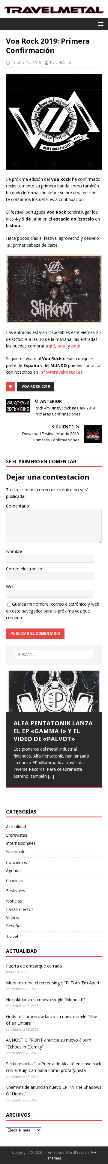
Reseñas (14, 925)
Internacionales (21, 843)
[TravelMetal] (54, 14)
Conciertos (16, 862)
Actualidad (16, 826)
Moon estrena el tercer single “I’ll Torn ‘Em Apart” (53, 983)
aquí (50, 346)
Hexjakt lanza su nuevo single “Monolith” (45, 999)
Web (10, 586)
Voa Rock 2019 (36, 386)
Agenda (13, 870)
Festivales (15, 891)
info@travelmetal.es (61, 372)
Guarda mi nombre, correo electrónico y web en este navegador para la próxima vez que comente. (52, 610)
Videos (12, 917)
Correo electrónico (24, 569)
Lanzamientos (20, 909)
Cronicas (14, 880)
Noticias (14, 901)
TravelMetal (60, 62)
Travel (12, 936)
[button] (99, 23)
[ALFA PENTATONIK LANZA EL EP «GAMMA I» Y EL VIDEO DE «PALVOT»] (54, 691)
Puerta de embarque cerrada (34, 966)
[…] (51, 776)
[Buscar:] (54, 655)
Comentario (17, 506)
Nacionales (17, 851)
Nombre (14, 551)
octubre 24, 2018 (26, 62)
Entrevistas (16, 835)
